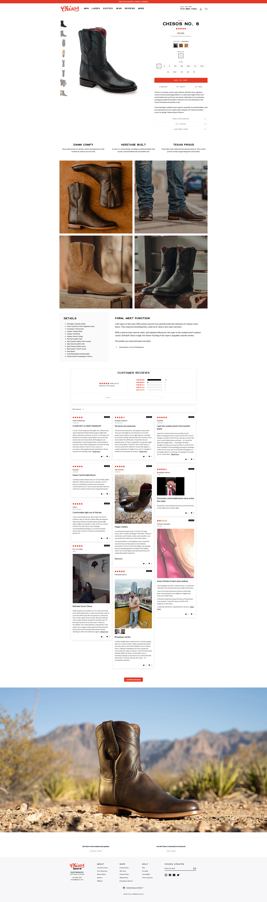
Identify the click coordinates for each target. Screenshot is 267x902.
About (100, 864)
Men (86, 8)
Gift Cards (123, 871)
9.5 (175, 66)
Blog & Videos (101, 874)
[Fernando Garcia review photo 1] (133, 604)
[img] (78, 417)
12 (168, 72)
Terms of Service (147, 877)
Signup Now (96, 851)
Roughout (186, 45)
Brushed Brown (181, 45)
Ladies (96, 8)
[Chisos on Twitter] (178, 875)
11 (195, 66)
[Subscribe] (194, 868)
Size (181, 62)
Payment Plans (124, 874)
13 (182, 72)
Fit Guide (181, 124)
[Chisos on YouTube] (174, 875)
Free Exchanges (181, 119)
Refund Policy (124, 877)
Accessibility (146, 874)
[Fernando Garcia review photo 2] (117, 631)
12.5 (174, 72)
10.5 (188, 66)
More (141, 8)
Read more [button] (96, 451)
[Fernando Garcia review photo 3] (122, 631)
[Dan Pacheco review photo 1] (133, 499)
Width (181, 52)
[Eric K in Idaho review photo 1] (91, 578)
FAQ (143, 868)
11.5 (201, 66)
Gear (119, 8)
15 (194, 72)
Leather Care (181, 129)
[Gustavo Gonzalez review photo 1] (175, 553)
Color (181, 41)
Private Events (124, 868)
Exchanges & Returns (126, 881)
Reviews (130, 8)
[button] (181, 29)
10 (182, 66)
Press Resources (102, 871)
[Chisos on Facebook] (170, 875)
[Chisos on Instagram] (166, 875)
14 (188, 72)
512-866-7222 (188, 9)
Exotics (108, 8)
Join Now (171, 851)
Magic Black (176, 45)
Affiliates (100, 881)
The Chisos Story (102, 868)
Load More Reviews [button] (133, 680)
